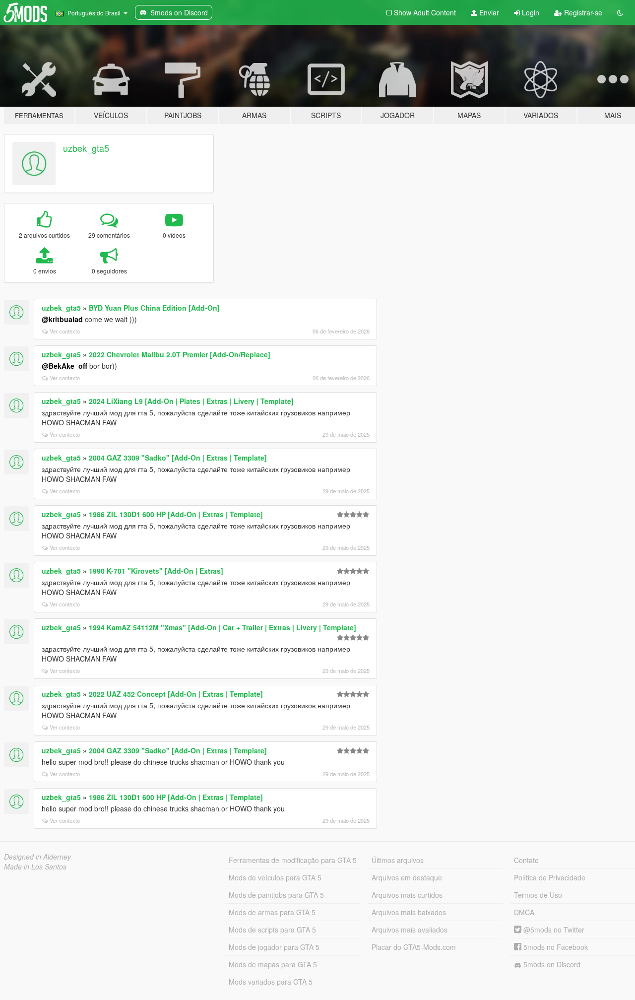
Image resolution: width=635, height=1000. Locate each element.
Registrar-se (582, 12)
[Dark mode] (620, 12)
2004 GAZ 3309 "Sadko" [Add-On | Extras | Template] (178, 458)
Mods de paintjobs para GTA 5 (276, 895)
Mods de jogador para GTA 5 (274, 947)
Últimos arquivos (398, 860)
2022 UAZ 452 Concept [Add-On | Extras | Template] (176, 694)
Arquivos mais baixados (409, 912)
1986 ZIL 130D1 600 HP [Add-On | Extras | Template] (176, 514)
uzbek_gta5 (86, 147)
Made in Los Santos (35, 866)
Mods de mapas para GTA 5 (273, 964)
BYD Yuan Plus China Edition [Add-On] (154, 308)
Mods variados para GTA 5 (271, 982)
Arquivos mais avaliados (409, 929)
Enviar (488, 12)
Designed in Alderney (37, 857)
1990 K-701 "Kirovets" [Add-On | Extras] (156, 571)
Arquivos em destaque (407, 877)
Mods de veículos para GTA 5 (275, 877)
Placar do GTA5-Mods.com (414, 947)
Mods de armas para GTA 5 (272, 912)
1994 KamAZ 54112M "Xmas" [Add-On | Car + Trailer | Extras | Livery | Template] (222, 627)
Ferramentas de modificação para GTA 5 (293, 860)
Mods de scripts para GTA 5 (272, 929)
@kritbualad (62, 319)
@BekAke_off (64, 366)
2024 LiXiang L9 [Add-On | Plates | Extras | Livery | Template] (191, 401)
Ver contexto (65, 331)
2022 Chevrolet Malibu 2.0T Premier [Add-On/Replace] (179, 354)
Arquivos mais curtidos (407, 895)
